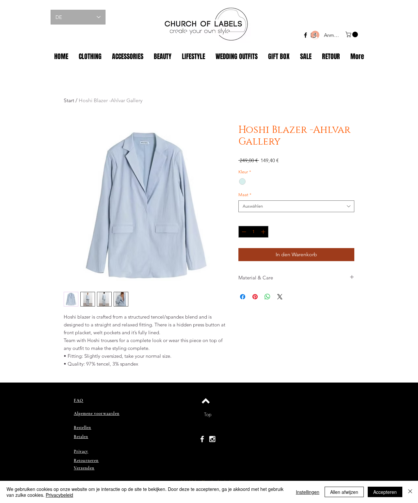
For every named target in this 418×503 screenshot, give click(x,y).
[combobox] (296, 206)
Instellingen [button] (307, 492)
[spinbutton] (253, 231)
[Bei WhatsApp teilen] (267, 297)
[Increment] (264, 231)
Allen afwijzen (344, 492)
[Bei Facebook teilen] (243, 297)
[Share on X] (280, 297)
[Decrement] (243, 231)
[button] (352, 34)
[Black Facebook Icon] (305, 35)
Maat (244, 194)
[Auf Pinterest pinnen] (255, 297)
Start (69, 100)
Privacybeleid (59, 495)
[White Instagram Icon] (212, 439)
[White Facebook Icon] (202, 439)
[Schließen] (410, 492)
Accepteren (385, 492)
